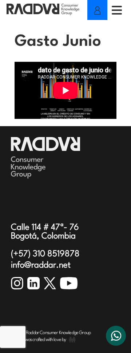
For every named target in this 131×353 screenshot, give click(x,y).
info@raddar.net (41, 265)
